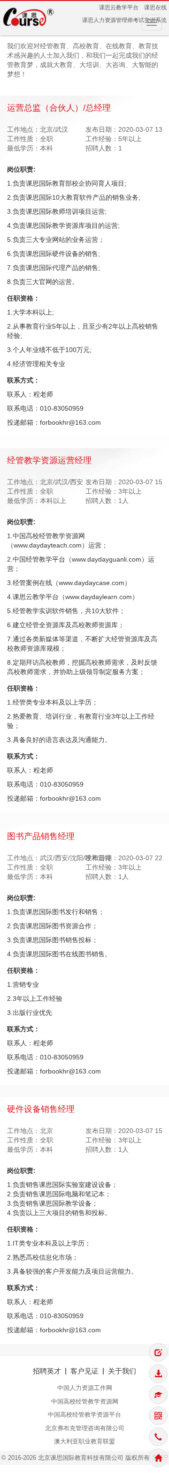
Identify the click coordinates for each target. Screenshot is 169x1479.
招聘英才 (47, 1371)
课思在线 (155, 7)
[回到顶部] (158, 1331)
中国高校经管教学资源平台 (84, 1414)
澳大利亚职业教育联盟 (84, 1441)
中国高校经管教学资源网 (84, 1401)
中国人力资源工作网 (84, 1387)
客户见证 (84, 1371)
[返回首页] (158, 1458)
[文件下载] (158, 1373)
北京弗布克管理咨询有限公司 (84, 1428)
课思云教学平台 (118, 7)
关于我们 (122, 1371)
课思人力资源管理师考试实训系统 (124, 20)
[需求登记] (158, 1352)
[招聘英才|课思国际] (28, 16)
